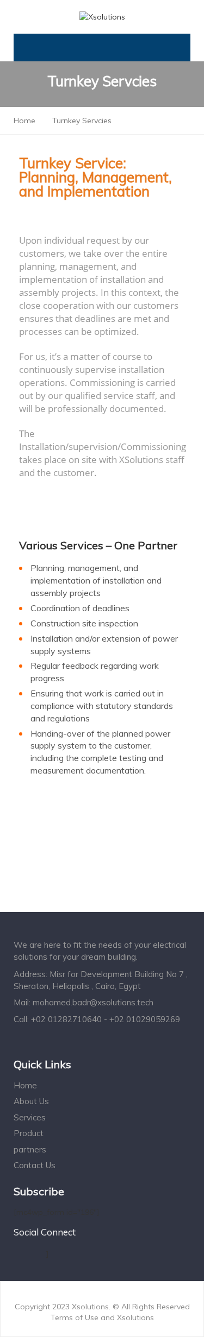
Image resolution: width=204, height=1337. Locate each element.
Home (25, 1085)
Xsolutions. (92, 1306)
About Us (31, 1101)
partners (30, 1149)
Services (30, 1117)
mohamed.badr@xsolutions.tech (93, 1002)
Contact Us (34, 1165)
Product (29, 1133)
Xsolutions (135, 1317)
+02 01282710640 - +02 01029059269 (105, 1019)
